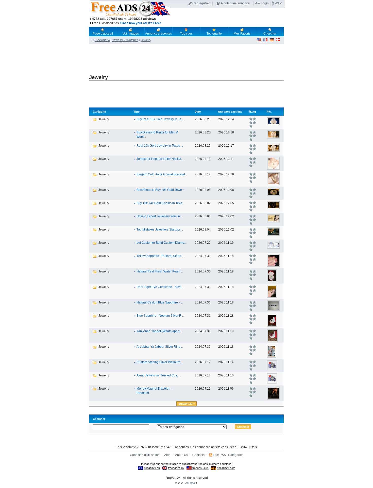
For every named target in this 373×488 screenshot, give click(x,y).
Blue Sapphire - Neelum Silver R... (160, 315)
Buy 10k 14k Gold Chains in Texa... (160, 203)
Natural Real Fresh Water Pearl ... (160, 271)
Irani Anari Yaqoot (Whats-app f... (159, 331)
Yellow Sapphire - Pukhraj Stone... (160, 256)
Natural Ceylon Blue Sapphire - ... (160, 302)
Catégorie (99, 111)
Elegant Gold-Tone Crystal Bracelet (161, 174)
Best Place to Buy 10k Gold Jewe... (160, 190)
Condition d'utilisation (145, 455)
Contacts (198, 455)
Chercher (269, 33)
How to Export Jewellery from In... (159, 216)
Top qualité (214, 33)
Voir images (131, 33)
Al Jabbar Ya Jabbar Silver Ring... (160, 346)
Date (198, 111)
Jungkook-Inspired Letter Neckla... (160, 159)
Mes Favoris (242, 33)
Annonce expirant (230, 111)
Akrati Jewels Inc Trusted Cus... (158, 375)
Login (265, 3)
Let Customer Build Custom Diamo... (162, 243)
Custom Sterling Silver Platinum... (159, 362)
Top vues (186, 33)
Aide (167, 455)
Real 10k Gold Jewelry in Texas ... (160, 145)
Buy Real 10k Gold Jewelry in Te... (160, 119)
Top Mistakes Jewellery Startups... (160, 229)
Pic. (269, 111)
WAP (278, 3)
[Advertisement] (227, 17)
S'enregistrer (201, 3)
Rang (252, 111)
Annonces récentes (158, 33)
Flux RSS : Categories (228, 455)
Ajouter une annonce (235, 3)
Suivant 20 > (186, 403)
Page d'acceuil (103, 33)
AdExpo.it (191, 482)
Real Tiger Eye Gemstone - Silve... (160, 287)
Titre (136, 111)
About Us (181, 455)
